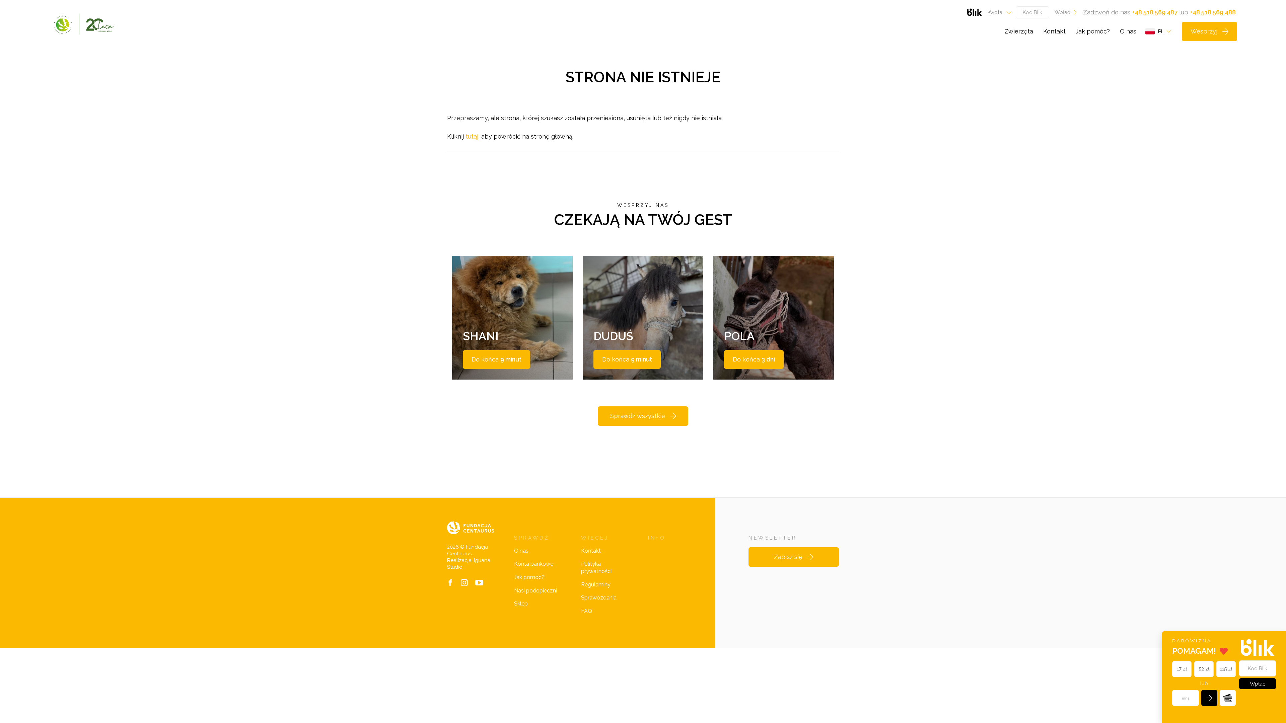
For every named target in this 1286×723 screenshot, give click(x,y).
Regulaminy (596, 584)
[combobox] (997, 12)
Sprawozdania (599, 597)
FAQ (586, 611)
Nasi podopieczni (535, 590)
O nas (1128, 31)
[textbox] (997, 12)
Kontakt (1054, 31)
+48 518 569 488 (1213, 12)
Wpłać (1062, 12)
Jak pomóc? (1093, 31)
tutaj (472, 136)
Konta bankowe (533, 564)
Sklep (521, 603)
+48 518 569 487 (1154, 12)
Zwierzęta (1018, 31)
